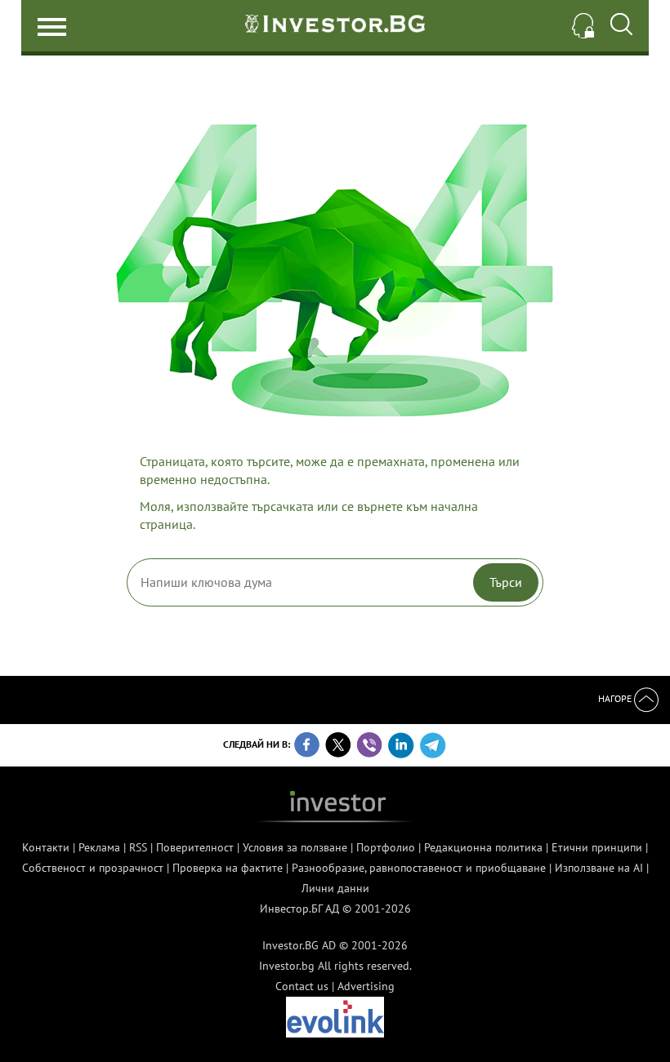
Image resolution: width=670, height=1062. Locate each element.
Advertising (366, 986)
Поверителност (195, 847)
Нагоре (616, 698)
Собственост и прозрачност (92, 867)
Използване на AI (599, 867)
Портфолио (385, 847)
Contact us (301, 986)
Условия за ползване (295, 847)
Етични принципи (597, 847)
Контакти (45, 847)
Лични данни (335, 888)
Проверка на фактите (227, 867)
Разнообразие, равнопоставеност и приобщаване (419, 867)
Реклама (99, 847)
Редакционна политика (483, 847)
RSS (138, 847)
